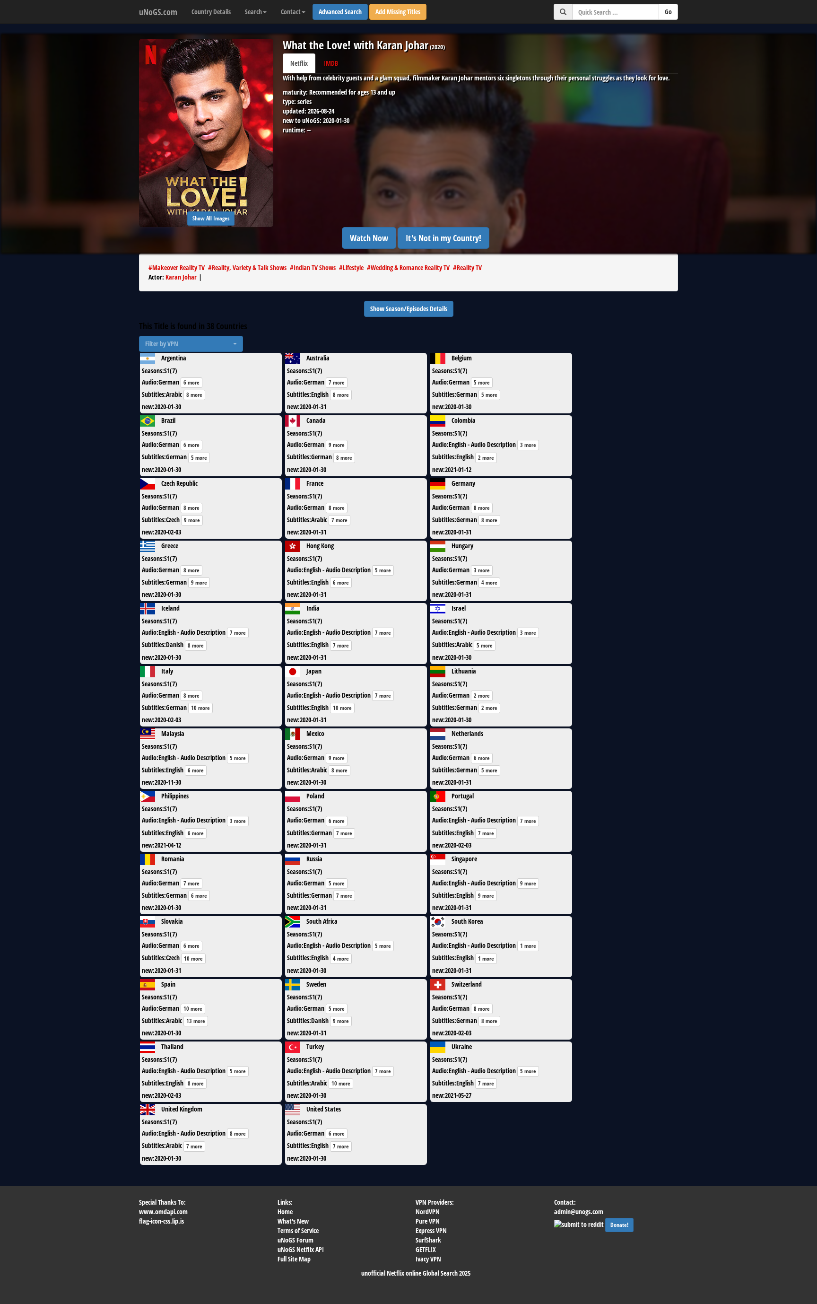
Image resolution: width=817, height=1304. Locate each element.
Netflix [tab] (299, 63)
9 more (337, 445)
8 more (194, 395)
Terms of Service (298, 1230)
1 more (528, 946)
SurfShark (428, 1239)
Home (285, 1211)
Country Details (211, 11)
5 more (482, 382)
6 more (191, 382)
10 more (200, 708)
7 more (337, 382)
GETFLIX (426, 1249)
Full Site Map (294, 1258)
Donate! (619, 1225)
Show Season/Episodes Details (408, 308)
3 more (528, 445)
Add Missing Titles (397, 11)
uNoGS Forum (295, 1239)
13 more (195, 1021)
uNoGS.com (158, 12)
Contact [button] (291, 11)
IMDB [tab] (331, 63)
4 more (489, 582)
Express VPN (431, 1230)
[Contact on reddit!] (579, 1223)
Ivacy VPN (428, 1258)
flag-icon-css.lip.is (161, 1220)
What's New (293, 1220)
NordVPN (428, 1211)
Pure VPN (428, 1220)
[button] (191, 344)
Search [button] (253, 11)
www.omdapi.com (163, 1211)
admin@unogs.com (578, 1211)
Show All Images (210, 218)
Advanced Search (340, 11)
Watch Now (369, 238)
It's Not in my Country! (443, 238)
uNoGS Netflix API (301, 1249)
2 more (486, 458)
